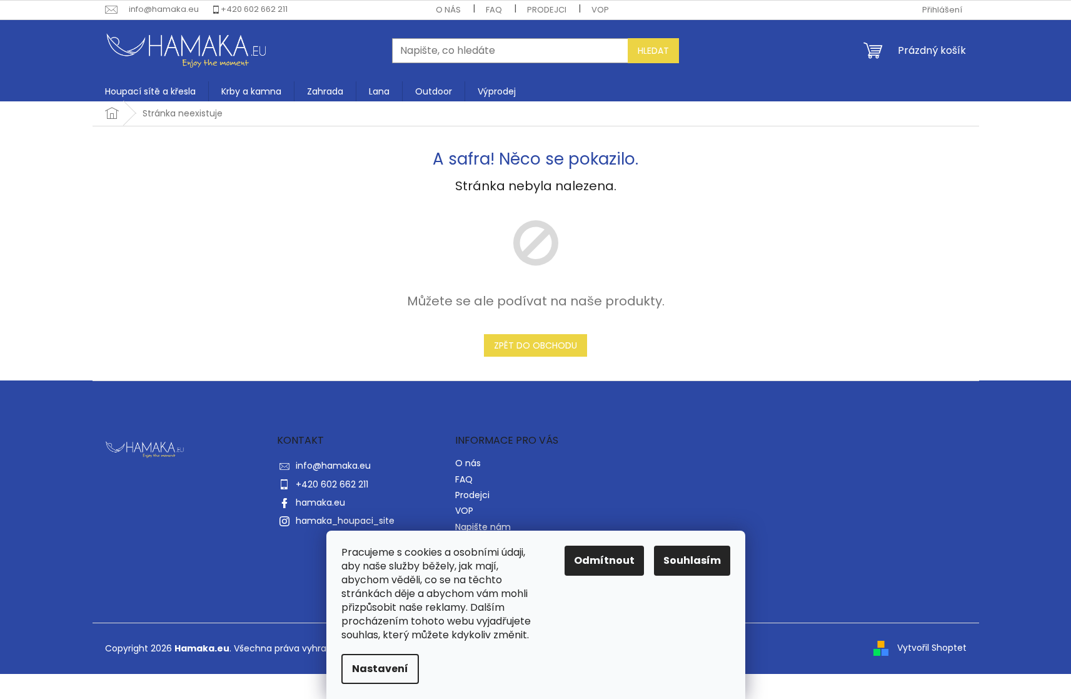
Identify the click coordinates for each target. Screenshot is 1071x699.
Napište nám (483, 527)
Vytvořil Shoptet (932, 647)
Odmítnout (604, 560)
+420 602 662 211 (254, 9)
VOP (600, 10)
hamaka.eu (320, 502)
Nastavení (380, 668)
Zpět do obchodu (535, 345)
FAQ (494, 10)
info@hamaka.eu (333, 465)
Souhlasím (692, 560)
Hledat (653, 50)
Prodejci (546, 10)
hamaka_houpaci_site (345, 520)
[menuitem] (150, 91)
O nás (448, 10)
